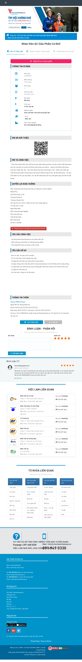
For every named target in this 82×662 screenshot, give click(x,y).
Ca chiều (63, 496)
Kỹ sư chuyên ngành (31, 493)
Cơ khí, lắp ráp (28, 106)
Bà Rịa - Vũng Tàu (15, 501)
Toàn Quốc (13, 487)
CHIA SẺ (54, 322)
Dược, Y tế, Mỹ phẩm (48, 509)
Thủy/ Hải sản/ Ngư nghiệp (48, 516)
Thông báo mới (10, 595)
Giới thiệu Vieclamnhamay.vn (15, 592)
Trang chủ (13, 35)
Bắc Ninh (23, 401)
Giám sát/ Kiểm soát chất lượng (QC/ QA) (37, 112)
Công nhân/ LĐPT (32, 487)
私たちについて (11, 606)
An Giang (12, 492)
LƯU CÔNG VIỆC (32, 322)
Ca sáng (63, 492)
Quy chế (8, 601)
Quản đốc (29, 499)
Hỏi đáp (8, 599)
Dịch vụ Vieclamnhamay (13, 565)
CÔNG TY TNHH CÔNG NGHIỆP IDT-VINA (33, 421)
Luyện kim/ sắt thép (48, 493)
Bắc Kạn (12, 505)
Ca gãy (63, 510)
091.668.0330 (13, 577)
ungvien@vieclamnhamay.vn (19, 579)
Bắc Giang (13, 510)
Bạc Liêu (12, 496)
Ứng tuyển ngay (61, 399)
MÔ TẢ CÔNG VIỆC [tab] (16, 51)
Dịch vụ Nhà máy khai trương (15, 567)
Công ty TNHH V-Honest (17, 302)
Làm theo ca (65, 505)
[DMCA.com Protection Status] (64, 648)
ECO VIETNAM (24, 451)
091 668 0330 (29, 544)
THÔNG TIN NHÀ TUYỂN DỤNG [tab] (39, 51)
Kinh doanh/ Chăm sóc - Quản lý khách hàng (32, 510)
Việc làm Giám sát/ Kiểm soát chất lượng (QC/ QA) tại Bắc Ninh (37, 35)
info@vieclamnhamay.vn (18, 574)
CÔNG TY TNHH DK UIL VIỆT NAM (30, 441)
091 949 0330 (54, 547)
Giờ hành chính (65, 487)
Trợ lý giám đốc (31, 503)
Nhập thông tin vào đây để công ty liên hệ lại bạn (29, 228)
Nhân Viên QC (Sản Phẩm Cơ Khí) (18, 38)
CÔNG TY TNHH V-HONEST (28, 409)
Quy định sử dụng (11, 597)
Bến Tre (12, 519)
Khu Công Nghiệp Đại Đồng (32, 125)
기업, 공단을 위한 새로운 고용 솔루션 (17, 608)
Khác (62, 514)
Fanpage (17, 544)
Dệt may (46, 503)
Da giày (46, 499)
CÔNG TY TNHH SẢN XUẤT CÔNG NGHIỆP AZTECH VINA (38, 398)
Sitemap (8, 604)
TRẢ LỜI (18, 378)
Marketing (30, 517)
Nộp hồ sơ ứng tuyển (42, 61)
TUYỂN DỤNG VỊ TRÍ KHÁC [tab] (65, 51)
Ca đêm (63, 501)
